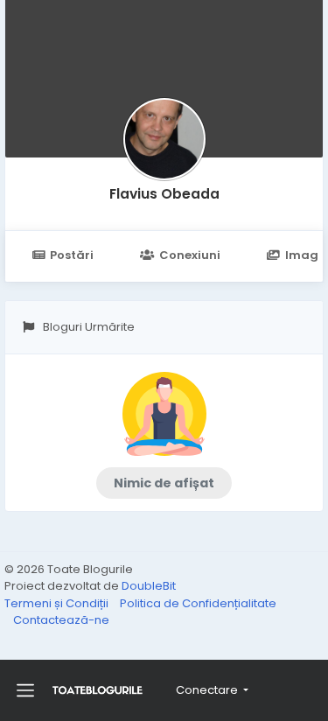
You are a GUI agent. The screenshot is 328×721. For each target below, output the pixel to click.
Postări (72, 255)
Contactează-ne (61, 620)
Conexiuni (189, 255)
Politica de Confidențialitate (198, 603)
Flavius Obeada (164, 194)
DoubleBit (149, 586)
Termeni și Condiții (57, 603)
